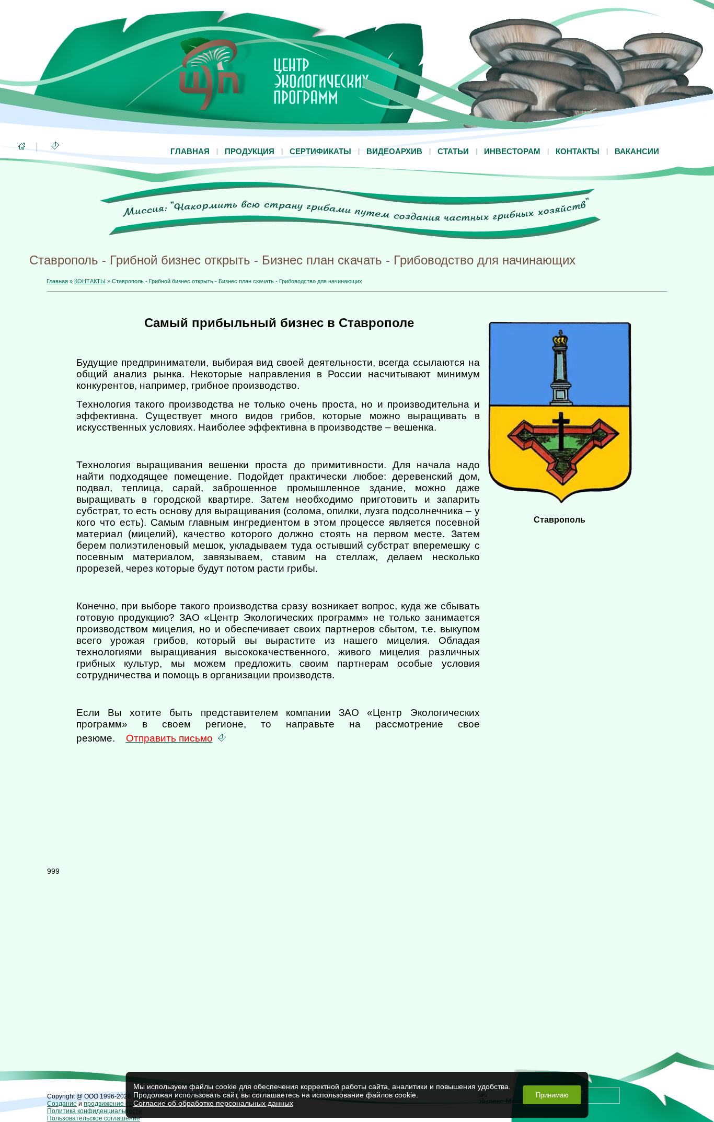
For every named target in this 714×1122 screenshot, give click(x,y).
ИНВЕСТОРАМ (512, 151)
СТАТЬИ (453, 151)
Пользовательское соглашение (93, 1118)
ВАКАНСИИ (637, 151)
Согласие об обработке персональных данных (213, 1103)
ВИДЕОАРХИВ (394, 151)
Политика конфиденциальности (94, 1111)
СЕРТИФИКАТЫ (320, 151)
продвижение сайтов (115, 1103)
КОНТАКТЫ (578, 151)
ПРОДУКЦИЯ (249, 151)
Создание (62, 1103)
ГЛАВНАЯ (190, 151)
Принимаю (552, 1095)
